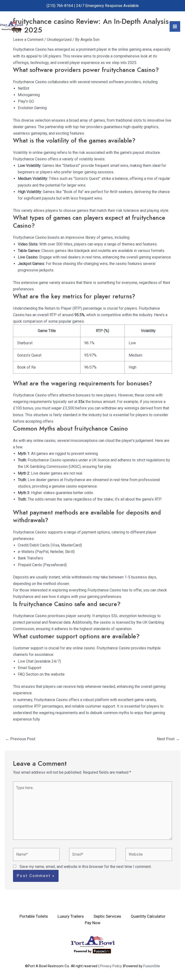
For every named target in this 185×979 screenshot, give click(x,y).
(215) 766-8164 (59, 5)
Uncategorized (59, 39)
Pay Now (92, 922)
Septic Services (107, 916)
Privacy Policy (111, 966)
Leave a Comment (28, 39)
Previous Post (20, 738)
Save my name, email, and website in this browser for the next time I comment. (86, 866)
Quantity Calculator (148, 916)
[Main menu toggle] (175, 26)
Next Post (168, 738)
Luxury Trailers (71, 916)
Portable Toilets (34, 916)
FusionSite (151, 966)
